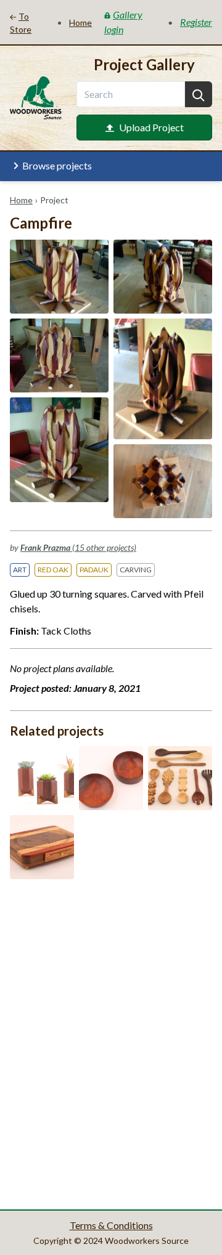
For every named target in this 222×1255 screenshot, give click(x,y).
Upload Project (151, 127)
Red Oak (53, 569)
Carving (136, 569)
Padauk (94, 569)
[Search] (198, 94)
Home (21, 200)
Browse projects (57, 165)
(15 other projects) (78, 547)
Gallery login (123, 22)
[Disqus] (111, 1043)
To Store (20, 23)
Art (20, 569)
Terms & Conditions (111, 1225)
